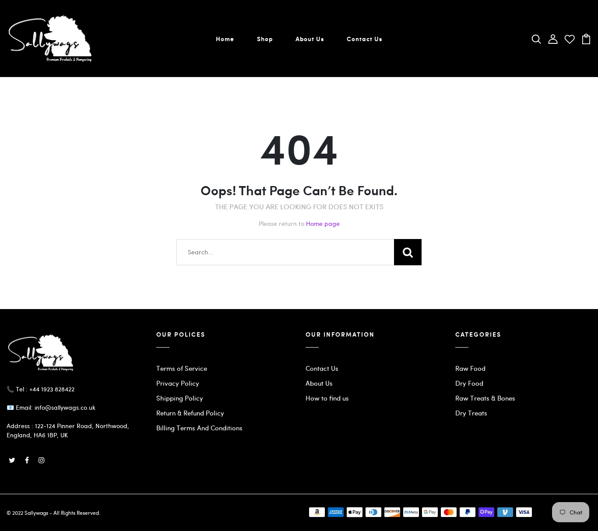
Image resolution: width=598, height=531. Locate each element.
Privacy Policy (177, 383)
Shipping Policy (179, 398)
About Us (309, 38)
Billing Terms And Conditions (199, 427)
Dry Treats (471, 412)
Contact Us (364, 38)
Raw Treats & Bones (485, 398)
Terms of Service (181, 368)
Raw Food (470, 368)
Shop (265, 38)
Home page (323, 223)
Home (225, 38)
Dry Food (469, 383)
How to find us (327, 398)
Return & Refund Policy (190, 412)
